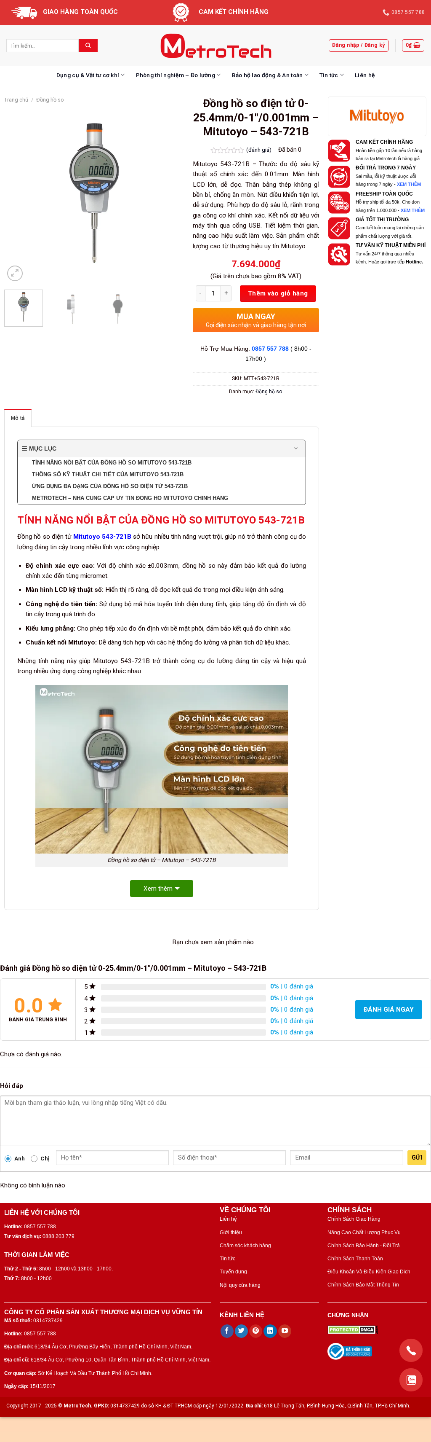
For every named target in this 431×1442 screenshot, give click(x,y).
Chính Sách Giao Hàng (353, 1219)
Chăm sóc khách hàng (245, 1246)
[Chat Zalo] (411, 1379)
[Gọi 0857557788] (411, 1350)
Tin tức (328, 75)
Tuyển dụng (233, 1272)
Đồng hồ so (50, 100)
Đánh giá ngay (389, 1009)
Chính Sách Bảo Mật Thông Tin (363, 1285)
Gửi (417, 1157)
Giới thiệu (231, 1232)
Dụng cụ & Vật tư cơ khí (87, 75)
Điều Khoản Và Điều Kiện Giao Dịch (368, 1272)
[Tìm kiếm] (88, 45)
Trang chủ (16, 100)
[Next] (170, 193)
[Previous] (18, 193)
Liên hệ (365, 75)
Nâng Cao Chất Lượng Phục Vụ (364, 1232)
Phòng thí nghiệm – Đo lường (175, 75)
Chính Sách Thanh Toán (355, 1259)
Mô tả (18, 418)
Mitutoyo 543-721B (102, 536)
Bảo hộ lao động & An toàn (267, 75)
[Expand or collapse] (296, 448)
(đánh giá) (259, 149)
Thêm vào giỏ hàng (278, 293)
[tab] (18, 418)
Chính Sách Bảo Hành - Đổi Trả (363, 1246)
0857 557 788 (270, 349)
